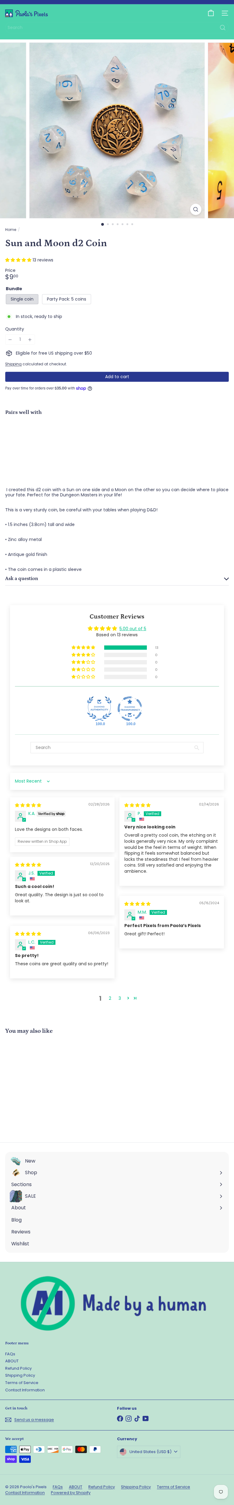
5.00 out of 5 (132, 629)
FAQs (10, 1354)
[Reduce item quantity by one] (10, 339)
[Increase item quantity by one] (30, 339)
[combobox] (117, 27)
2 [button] (110, 998)
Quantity (14, 329)
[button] (19, 260)
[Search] (223, 27)
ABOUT (12, 1361)
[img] (28, 805)
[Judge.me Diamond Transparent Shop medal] (130, 708)
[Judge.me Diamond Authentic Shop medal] (99, 708)
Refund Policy (18, 1368)
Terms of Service (21, 1383)
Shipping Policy (20, 1375)
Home (10, 230)
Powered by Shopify (70, 1493)
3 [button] (120, 998)
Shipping (13, 364)
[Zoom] (195, 209)
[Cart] (211, 13)
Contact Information (25, 1390)
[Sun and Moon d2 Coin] (117, 441)
